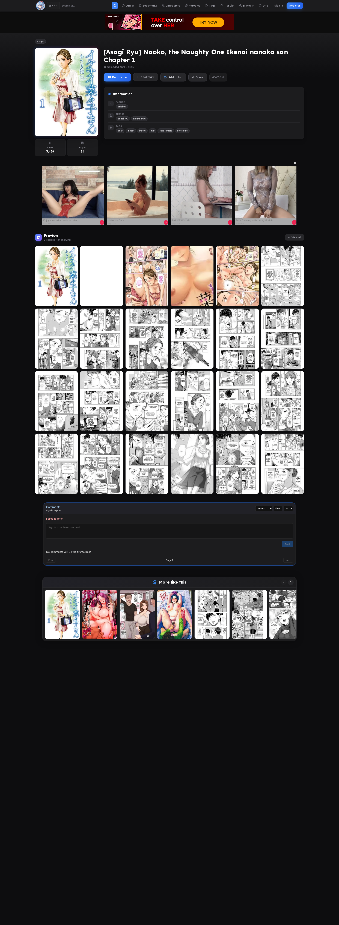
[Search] (115, 5)
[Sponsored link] (73, 192)
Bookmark (147, 77)
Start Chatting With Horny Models (254, 220)
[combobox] (86, 5)
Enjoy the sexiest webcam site (60, 220)
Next (288, 560)
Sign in (278, 5)
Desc (278, 508)
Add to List (175, 77)
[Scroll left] (284, 582)
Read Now (119, 77)
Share (200, 77)
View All (296, 237)
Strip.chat (47, 224)
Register (294, 5)
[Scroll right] (291, 582)
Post (287, 544)
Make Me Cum (116, 220)
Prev (50, 560)
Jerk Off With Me (181, 220)
